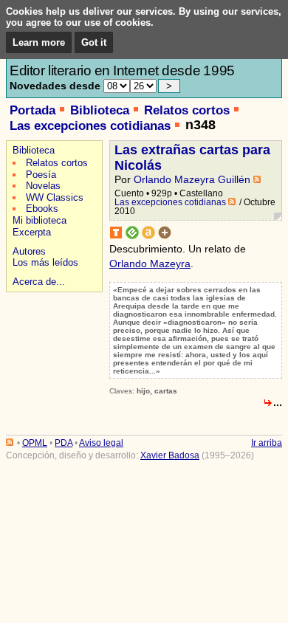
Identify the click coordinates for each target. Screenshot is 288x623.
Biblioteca (99, 110)
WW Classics (54, 197)
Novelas (43, 185)
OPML (34, 443)
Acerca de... (39, 281)
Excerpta (32, 232)
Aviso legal (101, 443)
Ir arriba (266, 443)
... (277, 402)
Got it (93, 42)
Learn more (39, 42)
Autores (29, 251)
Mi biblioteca (39, 220)
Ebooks (42, 208)
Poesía (41, 174)
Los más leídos (45, 262)
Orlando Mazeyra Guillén (192, 179)
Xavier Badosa (169, 455)
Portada (32, 110)
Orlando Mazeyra (150, 263)
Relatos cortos (187, 110)
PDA (63, 443)
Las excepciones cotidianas (90, 126)
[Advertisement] (52, 348)
